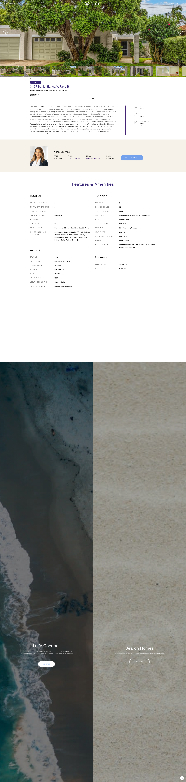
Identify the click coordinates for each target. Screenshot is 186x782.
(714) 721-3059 (74, 158)
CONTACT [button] (46, 664)
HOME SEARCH (139, 661)
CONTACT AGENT (132, 157)
